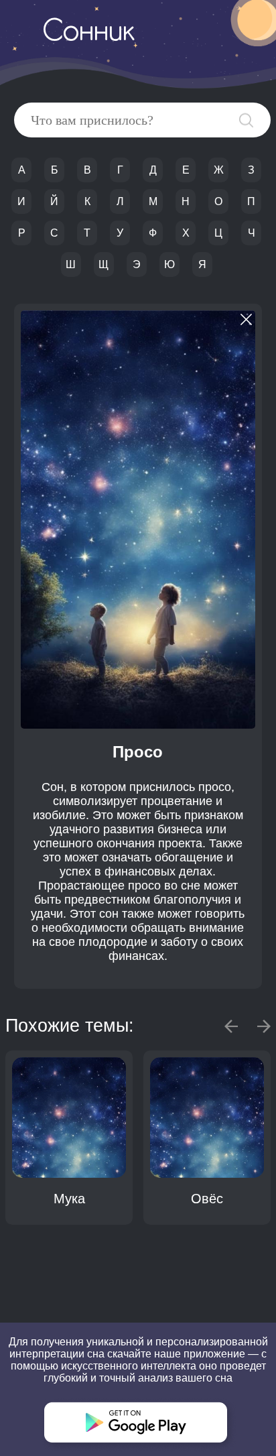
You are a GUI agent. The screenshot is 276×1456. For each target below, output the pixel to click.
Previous (231, 1026)
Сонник (88, 33)
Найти (246, 120)
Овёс (207, 1198)
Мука (69, 1198)
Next (264, 1026)
